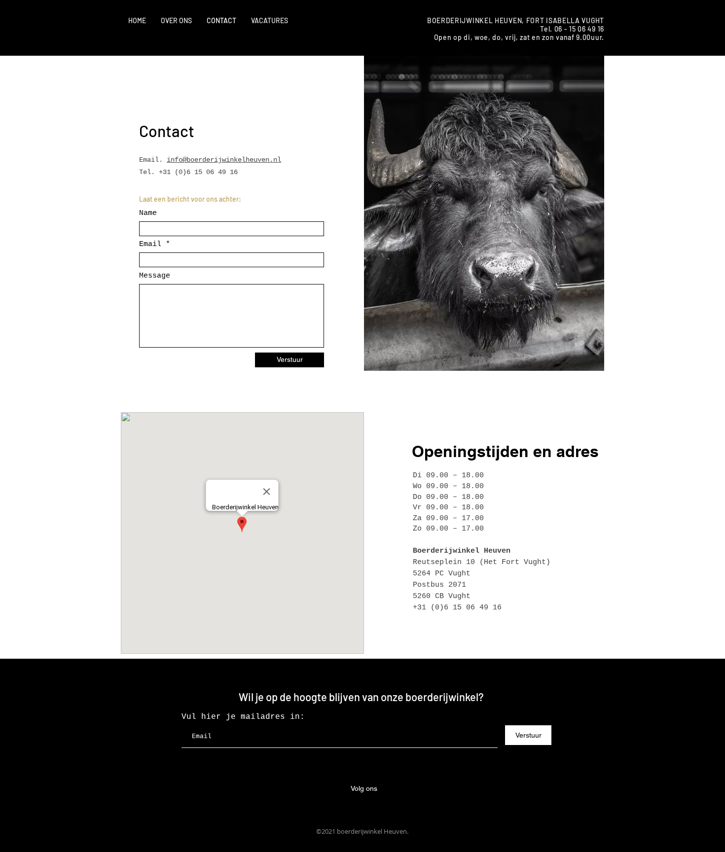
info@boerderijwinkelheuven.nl (224, 160)
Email (150, 244)
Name (148, 213)
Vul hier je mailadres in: (243, 717)
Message (154, 276)
